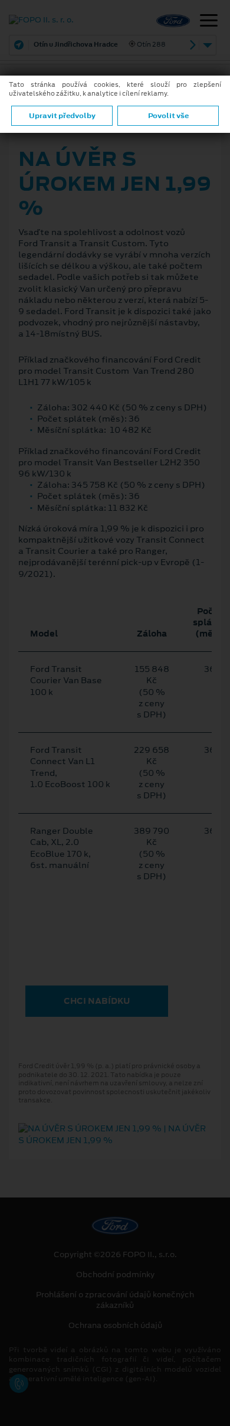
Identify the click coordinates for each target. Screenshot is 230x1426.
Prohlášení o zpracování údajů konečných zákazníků (115, 1300)
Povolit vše (168, 115)
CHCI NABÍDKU (97, 1001)
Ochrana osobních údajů (115, 1325)
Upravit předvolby (62, 115)
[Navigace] (209, 21)
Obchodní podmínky (115, 1275)
